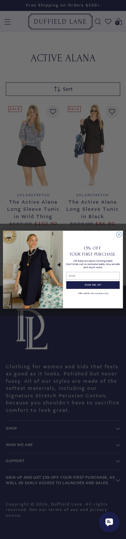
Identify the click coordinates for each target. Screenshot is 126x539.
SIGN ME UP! (93, 285)
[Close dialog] (119, 234)
